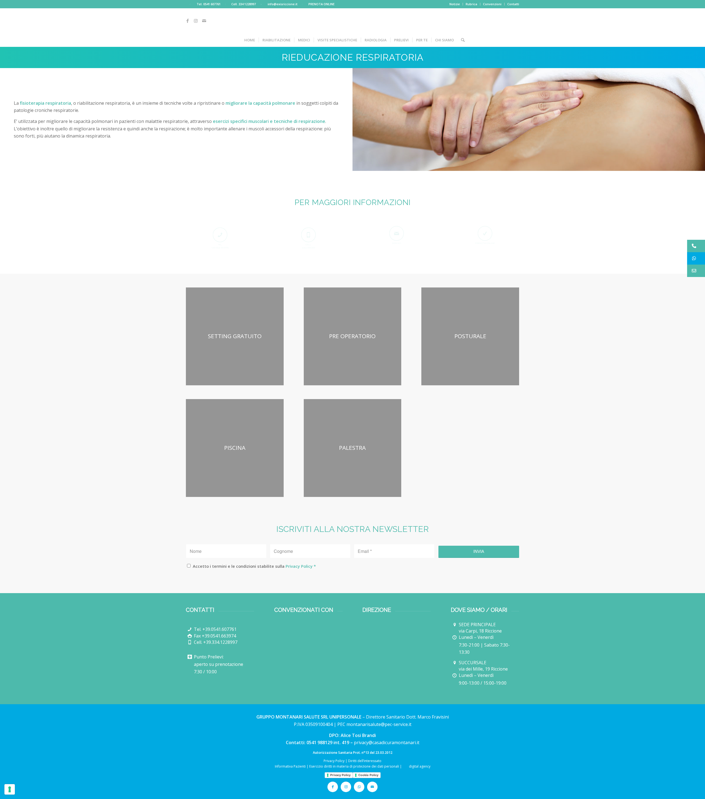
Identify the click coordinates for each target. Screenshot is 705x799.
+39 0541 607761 (220, 247)
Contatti (513, 4)
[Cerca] (461, 40)
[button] (696, 246)
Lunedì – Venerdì (476, 637)
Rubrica (471, 4)
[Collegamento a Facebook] (187, 21)
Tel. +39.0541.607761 (215, 629)
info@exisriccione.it (282, 4)
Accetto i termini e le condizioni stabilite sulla (254, 566)
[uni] (297, 632)
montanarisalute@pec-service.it (378, 724)
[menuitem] (455, 4)
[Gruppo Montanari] (396, 645)
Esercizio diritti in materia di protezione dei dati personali (354, 766)
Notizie (454, 4)
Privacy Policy (299, 566)
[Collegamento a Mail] (204, 21)
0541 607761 (212, 4)
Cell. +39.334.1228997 (215, 642)
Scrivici (396, 243)
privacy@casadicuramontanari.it (386, 742)
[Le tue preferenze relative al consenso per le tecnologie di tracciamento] (9, 789)
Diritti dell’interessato (364, 760)
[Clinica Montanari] (394, 627)
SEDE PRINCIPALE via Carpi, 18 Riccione (480, 628)
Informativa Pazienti (290, 766)
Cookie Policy (368, 775)
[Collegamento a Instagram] (196, 21)
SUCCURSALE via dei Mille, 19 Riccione (483, 666)
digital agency (419, 766)
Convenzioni (492, 4)
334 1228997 (247, 4)
